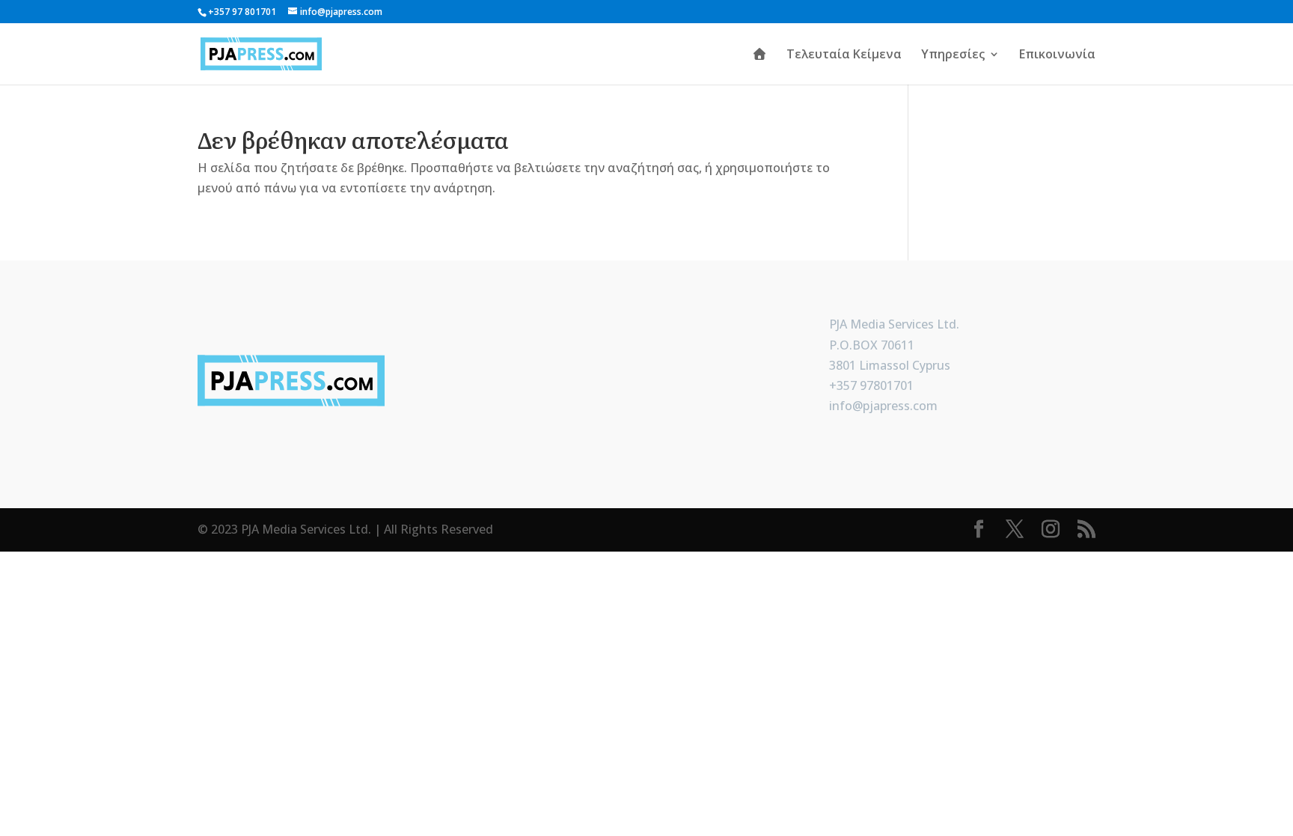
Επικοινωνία (1057, 55)
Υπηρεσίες (953, 55)
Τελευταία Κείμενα (844, 55)
